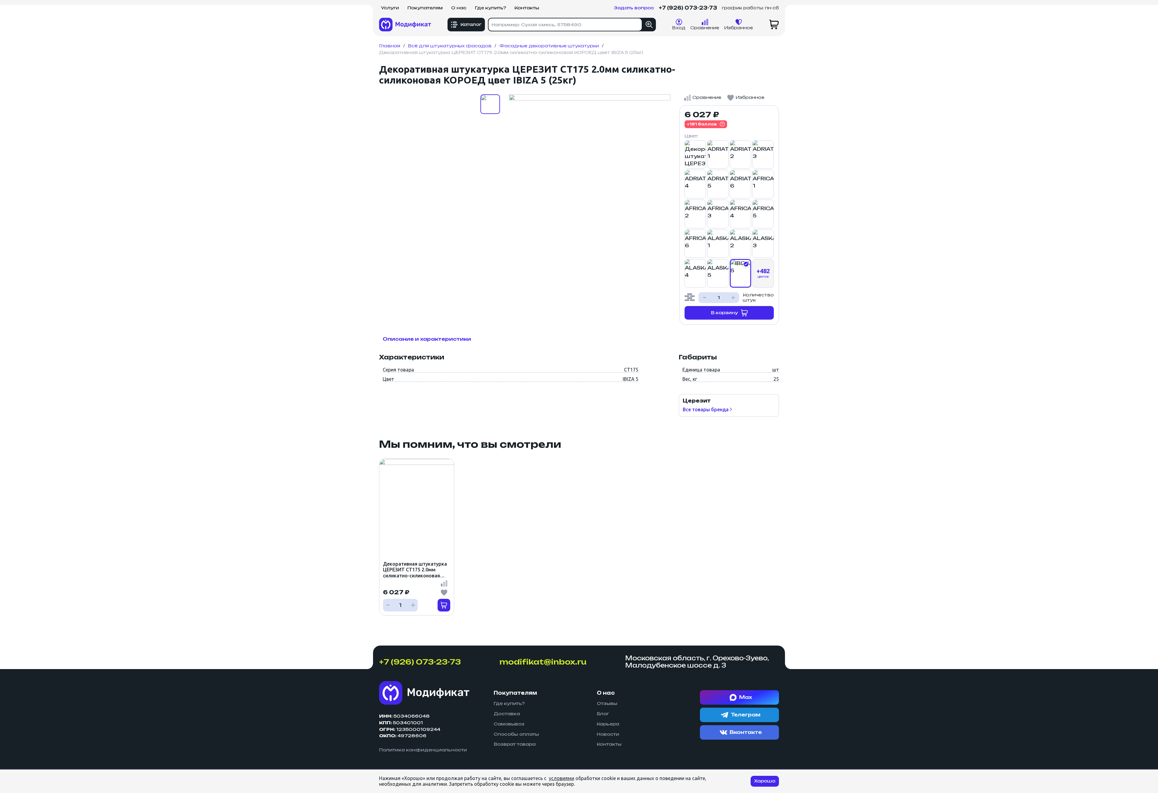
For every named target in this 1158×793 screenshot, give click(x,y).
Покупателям (425, 7)
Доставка (507, 713)
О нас (459, 7)
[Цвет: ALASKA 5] (718, 273)
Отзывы (607, 703)
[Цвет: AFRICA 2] (695, 214)
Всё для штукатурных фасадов (450, 45)
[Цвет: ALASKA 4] (695, 273)
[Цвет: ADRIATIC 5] (718, 184)
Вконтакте (745, 732)
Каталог (470, 24)
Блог (603, 713)
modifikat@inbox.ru (543, 662)
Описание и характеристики (427, 339)
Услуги (390, 7)
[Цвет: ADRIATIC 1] (718, 154)
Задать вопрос (634, 7)
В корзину (724, 312)
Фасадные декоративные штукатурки (549, 45)
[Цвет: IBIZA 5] (740, 273)
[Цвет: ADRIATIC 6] (740, 184)
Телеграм (746, 715)
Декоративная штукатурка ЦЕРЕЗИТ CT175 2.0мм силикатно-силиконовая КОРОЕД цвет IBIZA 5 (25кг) (415, 570)
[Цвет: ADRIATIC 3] (763, 154)
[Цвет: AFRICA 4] (740, 214)
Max (745, 697)
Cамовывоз (509, 724)
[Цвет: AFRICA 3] (718, 214)
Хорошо (764, 780)
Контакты (526, 7)
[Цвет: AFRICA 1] (763, 184)
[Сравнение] (444, 583)
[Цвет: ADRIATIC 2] (740, 154)
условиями (561, 778)
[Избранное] (444, 592)
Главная (389, 45)
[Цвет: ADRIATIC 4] (695, 184)
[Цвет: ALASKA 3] (763, 243)
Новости (608, 734)
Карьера (608, 724)
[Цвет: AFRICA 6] (695, 243)
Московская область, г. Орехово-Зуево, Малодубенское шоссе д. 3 (697, 662)
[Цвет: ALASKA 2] (740, 243)
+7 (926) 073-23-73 (688, 8)
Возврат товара (515, 744)
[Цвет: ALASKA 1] (718, 243)
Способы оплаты (516, 734)
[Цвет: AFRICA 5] (763, 214)
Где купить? (490, 7)
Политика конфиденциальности (423, 749)
